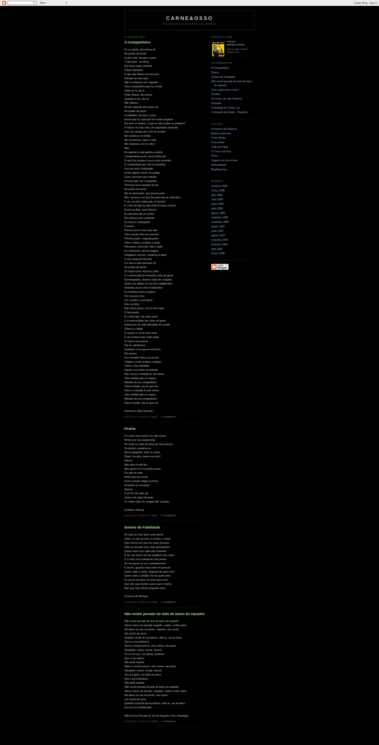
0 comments (168, 417)
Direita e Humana (221, 133)
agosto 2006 (218, 213)
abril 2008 (216, 248)
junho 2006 (217, 203)
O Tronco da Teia (221, 151)
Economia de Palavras (224, 128)
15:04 (154, 602)
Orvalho (215, 94)
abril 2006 (216, 195)
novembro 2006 (220, 221)
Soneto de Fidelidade (223, 76)
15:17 (154, 417)
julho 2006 (217, 208)
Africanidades (219, 164)
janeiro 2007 (218, 226)
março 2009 (218, 253)
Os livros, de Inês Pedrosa (226, 98)
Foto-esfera (217, 142)
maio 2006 (217, 199)
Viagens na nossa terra (224, 160)
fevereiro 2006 (219, 185)
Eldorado (216, 103)
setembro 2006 (219, 217)
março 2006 (218, 190)
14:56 (154, 721)
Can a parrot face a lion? (225, 89)
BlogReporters (219, 169)
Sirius (214, 155)
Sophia (231, 41)
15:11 (154, 516)
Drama (215, 72)
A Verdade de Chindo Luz (225, 107)
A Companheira (220, 67)
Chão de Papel (219, 146)
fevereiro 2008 (219, 244)
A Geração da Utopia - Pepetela (229, 112)
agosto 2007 (218, 235)
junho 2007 (217, 231)
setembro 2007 (219, 239)
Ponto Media (218, 137)
